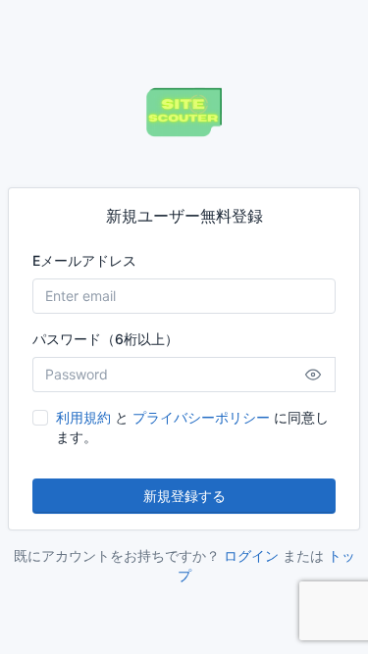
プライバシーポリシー (201, 417)
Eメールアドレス (84, 260)
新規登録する (184, 495)
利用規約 (83, 417)
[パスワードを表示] (313, 374)
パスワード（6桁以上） (105, 338)
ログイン (251, 555)
